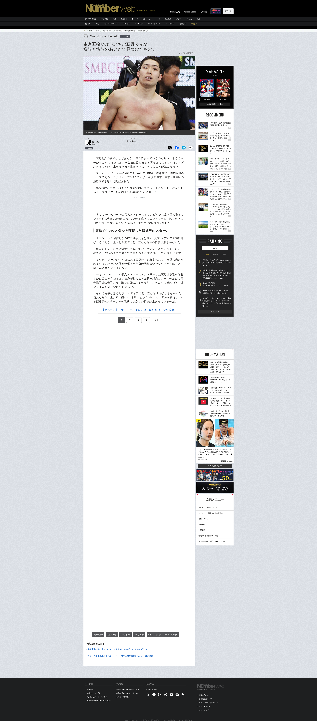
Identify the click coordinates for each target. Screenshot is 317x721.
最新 (207, 254)
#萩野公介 (98, 635)
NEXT (157, 320)
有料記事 (194, 24)
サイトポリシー (204, 706)
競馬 (198, 19)
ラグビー (126, 24)
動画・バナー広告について (208, 703)
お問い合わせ (204, 695)
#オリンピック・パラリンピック (162, 635)
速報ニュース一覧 (93, 693)
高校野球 (124, 19)
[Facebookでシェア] (177, 148)
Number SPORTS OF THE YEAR (99, 701)
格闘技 (87, 24)
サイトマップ (204, 710)
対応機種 (201, 530)
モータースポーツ (110, 24)
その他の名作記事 (215, 466)
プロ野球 (104, 19)
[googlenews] (177, 695)
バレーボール (170, 24)
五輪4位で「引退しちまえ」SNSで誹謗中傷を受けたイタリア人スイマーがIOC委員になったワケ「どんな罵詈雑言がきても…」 (216, 302)
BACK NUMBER (125, 36)
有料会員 (228, 11)
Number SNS (152, 689)
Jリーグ (135, 19)
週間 (224, 254)
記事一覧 (90, 689)
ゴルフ (178, 19)
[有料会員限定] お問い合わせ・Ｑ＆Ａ (212, 541)
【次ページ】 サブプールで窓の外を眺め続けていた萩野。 (139, 309)
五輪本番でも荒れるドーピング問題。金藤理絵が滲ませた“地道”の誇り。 (216, 292)
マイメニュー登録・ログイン (208, 507)
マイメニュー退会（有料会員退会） (211, 513)
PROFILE (89, 148)
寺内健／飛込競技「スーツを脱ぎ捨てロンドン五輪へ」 (216, 284)
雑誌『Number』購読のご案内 (128, 689)
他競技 (182, 24)
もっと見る (215, 311)
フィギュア (139, 24)
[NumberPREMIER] (216, 11)
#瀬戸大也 (111, 635)
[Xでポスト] (170, 148)
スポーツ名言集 (123, 697)
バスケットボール (153, 24)
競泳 (97, 31)
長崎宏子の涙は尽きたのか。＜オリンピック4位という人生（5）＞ (117, 649)
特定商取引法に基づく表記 (208, 536)
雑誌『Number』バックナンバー (129, 693)
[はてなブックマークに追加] (184, 148)
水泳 (90, 31)
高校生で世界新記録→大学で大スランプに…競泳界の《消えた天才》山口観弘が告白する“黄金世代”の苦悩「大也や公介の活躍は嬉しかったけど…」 (216, 274)
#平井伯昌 (125, 635)
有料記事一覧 (203, 519)
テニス (189, 19)
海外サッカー (147, 19)
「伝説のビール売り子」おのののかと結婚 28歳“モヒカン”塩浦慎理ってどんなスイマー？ (216, 262)
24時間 (215, 254)
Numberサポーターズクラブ (97, 697)
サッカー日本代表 (164, 19)
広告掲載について (205, 699)
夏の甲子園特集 (90, 19)
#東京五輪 (139, 635)
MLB (114, 19)
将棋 (97, 24)
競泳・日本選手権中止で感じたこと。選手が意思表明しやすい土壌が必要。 (121, 656)
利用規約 (201, 524)
